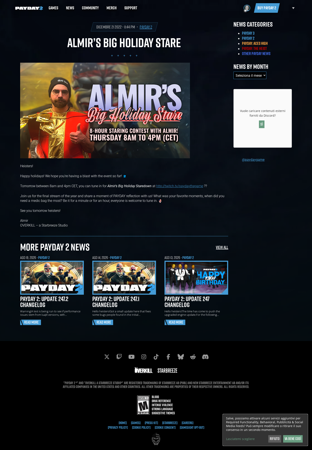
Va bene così (293, 438)
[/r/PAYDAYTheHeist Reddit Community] (193, 356)
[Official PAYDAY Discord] (205, 356)
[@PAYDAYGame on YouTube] (131, 356)
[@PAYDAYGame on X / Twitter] (107, 356)
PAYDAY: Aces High (255, 43)
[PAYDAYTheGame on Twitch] (119, 356)
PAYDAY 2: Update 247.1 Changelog (115, 301)
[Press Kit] (151, 422)
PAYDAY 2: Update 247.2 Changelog (44, 301)
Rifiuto (275, 438)
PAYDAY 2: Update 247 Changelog (186, 301)
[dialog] (265, 430)
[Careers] (187, 422)
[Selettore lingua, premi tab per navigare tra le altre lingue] (288, 8)
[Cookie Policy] (141, 427)
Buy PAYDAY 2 (266, 8)
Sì (261, 124)
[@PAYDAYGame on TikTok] (156, 356)
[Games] (136, 422)
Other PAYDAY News (256, 54)
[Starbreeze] (169, 422)
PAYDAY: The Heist (254, 48)
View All (222, 247)
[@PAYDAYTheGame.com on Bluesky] (181, 356)
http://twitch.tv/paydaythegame (179, 186)
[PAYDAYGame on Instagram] (144, 356)
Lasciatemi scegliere (240, 439)
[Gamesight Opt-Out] (192, 427)
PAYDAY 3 (248, 33)
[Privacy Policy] (118, 427)
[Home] (123, 422)
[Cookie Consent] (165, 427)
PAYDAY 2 (146, 27)
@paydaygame (253, 159)
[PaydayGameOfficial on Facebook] (168, 356)
